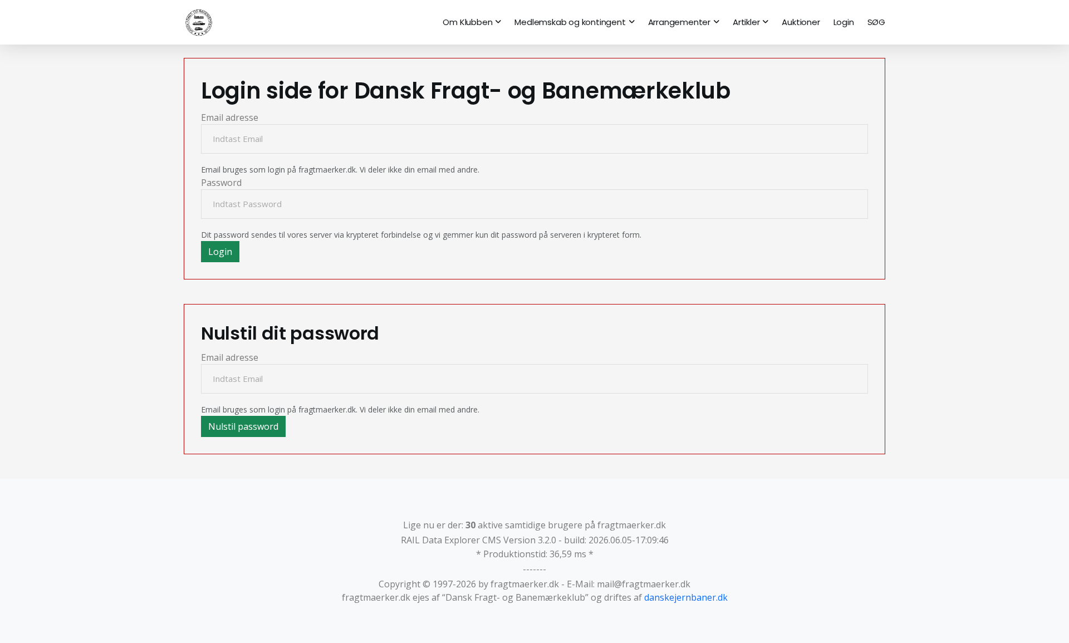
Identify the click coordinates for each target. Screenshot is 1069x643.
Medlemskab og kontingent (569, 22)
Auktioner (801, 22)
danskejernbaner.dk (686, 597)
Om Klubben (467, 22)
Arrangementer (679, 22)
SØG (876, 22)
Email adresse (229, 117)
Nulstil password (243, 426)
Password (221, 182)
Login (843, 22)
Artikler (746, 22)
